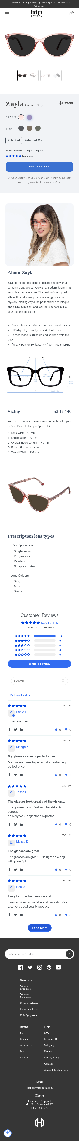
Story (23, 1032)
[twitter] (18, 7)
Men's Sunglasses (29, 1009)
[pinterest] (31, 7)
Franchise (25, 1057)
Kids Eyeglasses (28, 1015)
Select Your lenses (39, 166)
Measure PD (50, 1039)
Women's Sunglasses (25, 995)
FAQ (46, 1032)
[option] (39, 42)
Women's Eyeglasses (25, 987)
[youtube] (37, 7)
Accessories (26, 1045)
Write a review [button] (39, 663)
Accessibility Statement (56, 1069)
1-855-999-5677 (39, 1107)
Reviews (24, 1039)
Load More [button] (39, 928)
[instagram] (24, 7)
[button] (14, 156)
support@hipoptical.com (40, 1087)
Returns (48, 1051)
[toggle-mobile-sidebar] (7, 13)
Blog (22, 1051)
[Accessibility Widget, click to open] (8, 1133)
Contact (48, 1063)
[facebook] (11, 7)
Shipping (49, 1045)
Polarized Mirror (36, 140)
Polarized (14, 140)
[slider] (17, 706)
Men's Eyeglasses (29, 1002)
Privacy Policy (51, 1057)
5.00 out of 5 (49, 622)
